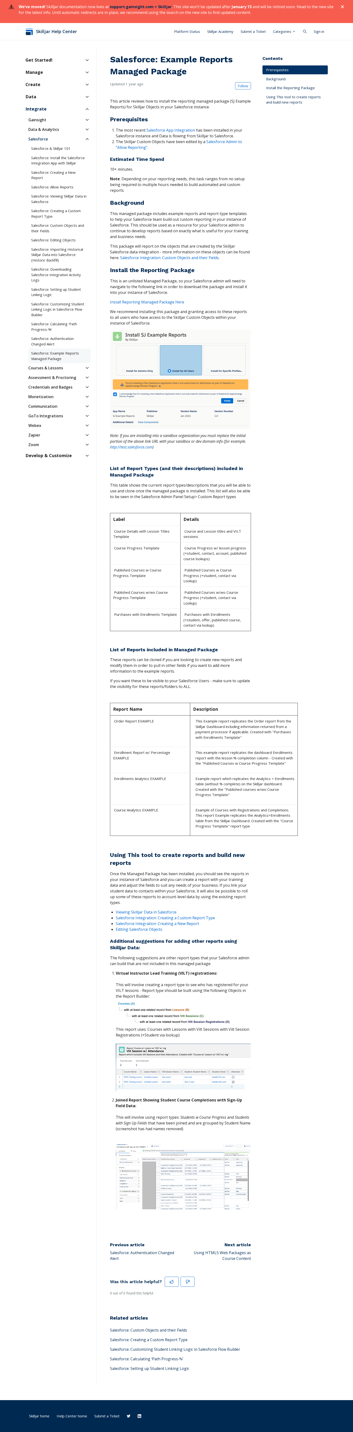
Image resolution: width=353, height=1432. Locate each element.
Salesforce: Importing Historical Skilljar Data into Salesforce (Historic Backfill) (57, 254)
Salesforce (38, 139)
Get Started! (38, 60)
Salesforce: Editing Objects (53, 240)
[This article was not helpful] (188, 1282)
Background (276, 78)
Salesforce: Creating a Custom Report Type (149, 1339)
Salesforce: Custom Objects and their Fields (148, 1330)
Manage (34, 72)
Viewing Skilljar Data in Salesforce (146, 912)
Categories (282, 31)
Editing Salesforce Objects (139, 929)
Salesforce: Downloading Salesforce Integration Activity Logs (56, 274)
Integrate (36, 109)
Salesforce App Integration (170, 130)
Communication (42, 406)
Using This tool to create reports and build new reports (293, 99)
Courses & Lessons (45, 368)
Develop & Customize (48, 455)
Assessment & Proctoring (52, 377)
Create (32, 84)
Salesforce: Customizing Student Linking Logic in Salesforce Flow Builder (175, 1349)
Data (30, 96)
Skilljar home (39, 1416)
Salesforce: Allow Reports (52, 187)
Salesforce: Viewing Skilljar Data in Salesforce (58, 199)
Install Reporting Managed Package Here (147, 302)
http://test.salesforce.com (131, 447)
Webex (34, 425)
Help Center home (72, 1416)
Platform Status (187, 31)
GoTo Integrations (45, 416)
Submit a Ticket (253, 31)
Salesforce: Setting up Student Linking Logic (149, 1368)
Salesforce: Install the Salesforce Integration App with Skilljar (58, 160)
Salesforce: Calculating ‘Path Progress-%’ (146, 1359)
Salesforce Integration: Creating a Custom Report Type (165, 917)
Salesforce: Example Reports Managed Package (55, 356)
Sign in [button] (319, 31)
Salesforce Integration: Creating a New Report (157, 923)
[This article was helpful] (172, 1282)
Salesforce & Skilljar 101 (51, 148)
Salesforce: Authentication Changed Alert (52, 341)
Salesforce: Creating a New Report (53, 175)
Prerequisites (277, 69)
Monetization (41, 396)
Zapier (34, 435)
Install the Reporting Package (290, 87)
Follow (243, 86)
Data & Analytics (43, 129)
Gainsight (37, 119)
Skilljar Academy (220, 31)
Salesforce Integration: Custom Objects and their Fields (169, 257)
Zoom (33, 444)
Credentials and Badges (50, 387)
